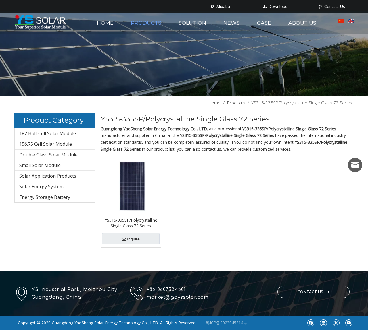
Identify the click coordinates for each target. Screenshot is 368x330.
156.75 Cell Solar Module (45, 144)
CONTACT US (311, 291)
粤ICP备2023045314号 (226, 322)
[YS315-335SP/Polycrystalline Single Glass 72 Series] (131, 185)
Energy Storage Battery (44, 197)
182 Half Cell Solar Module (47, 133)
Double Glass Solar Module (48, 155)
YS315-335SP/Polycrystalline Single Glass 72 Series (131, 222)
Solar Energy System (41, 186)
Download (277, 6)
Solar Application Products (47, 176)
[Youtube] (348, 322)
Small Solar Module (40, 165)
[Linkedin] (323, 322)
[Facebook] (310, 322)
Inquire (133, 239)
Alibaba (222, 6)
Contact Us (334, 6)
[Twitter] (336, 322)
